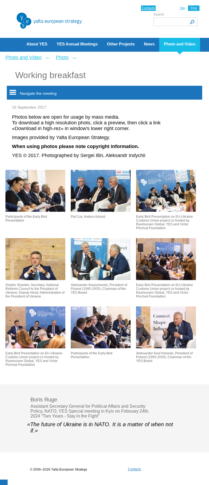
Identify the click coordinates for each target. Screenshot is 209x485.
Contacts (148, 8)
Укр (182, 8)
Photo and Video (23, 57)
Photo (62, 57)
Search (158, 14)
